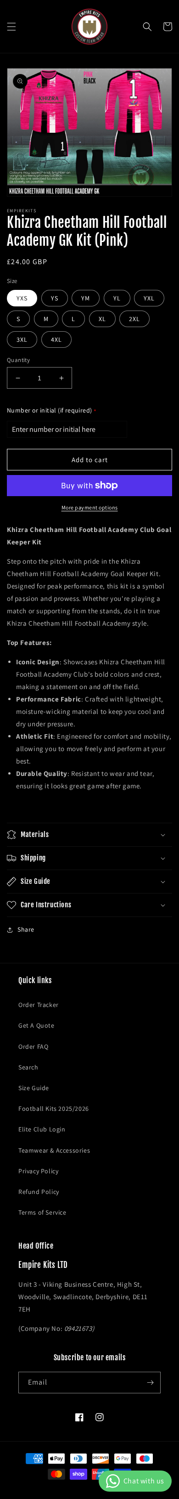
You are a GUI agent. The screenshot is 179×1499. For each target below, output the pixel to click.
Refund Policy (38, 1192)
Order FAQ (33, 1046)
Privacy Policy (38, 1171)
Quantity (18, 360)
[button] (11, 27)
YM (85, 298)
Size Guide (33, 1088)
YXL (149, 298)
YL (117, 298)
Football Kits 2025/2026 (53, 1108)
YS (54, 298)
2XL (134, 319)
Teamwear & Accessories (54, 1150)
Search (28, 1067)
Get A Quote (36, 1025)
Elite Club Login (42, 1129)
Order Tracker (38, 1005)
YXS (22, 298)
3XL (22, 339)
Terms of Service (42, 1212)
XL (102, 319)
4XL (56, 339)
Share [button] (25, 929)
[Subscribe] (150, 1382)
